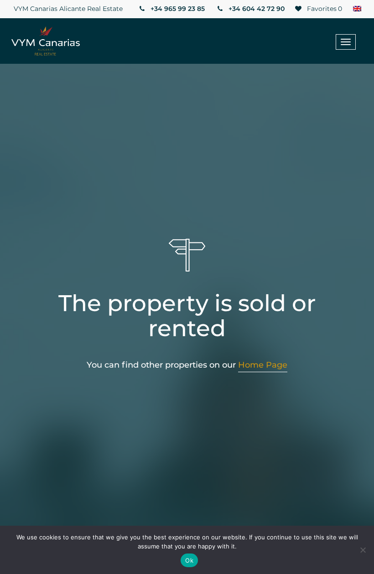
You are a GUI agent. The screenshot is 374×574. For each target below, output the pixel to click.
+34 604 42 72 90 (256, 9)
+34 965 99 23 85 (177, 9)
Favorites (323, 9)
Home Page (262, 365)
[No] (362, 549)
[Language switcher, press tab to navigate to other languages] (357, 9)
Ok (189, 560)
